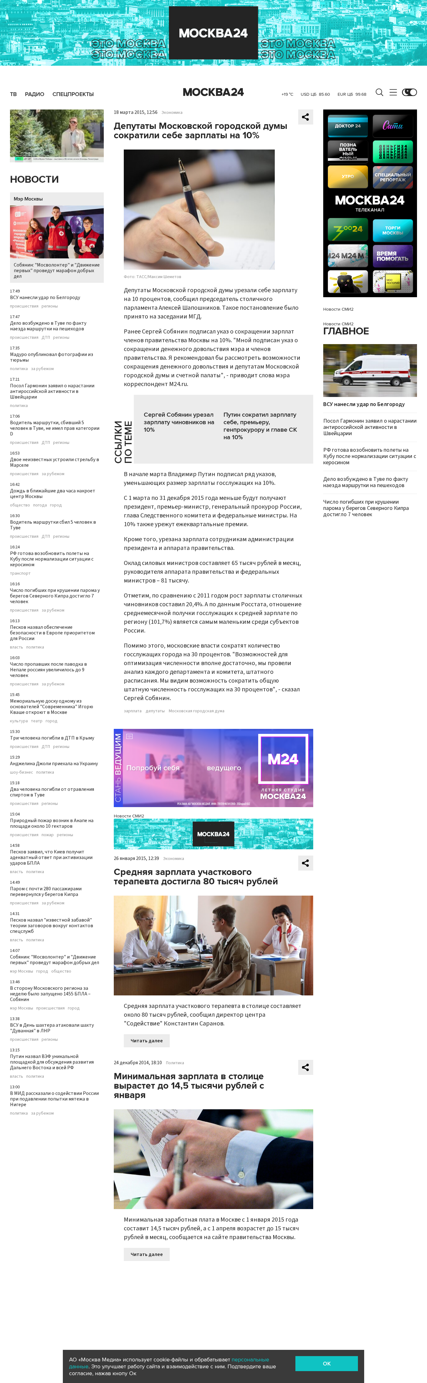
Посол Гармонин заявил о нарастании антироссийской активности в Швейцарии (52, 391)
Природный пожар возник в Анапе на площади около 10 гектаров (51, 823)
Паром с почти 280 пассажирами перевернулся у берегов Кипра (46, 891)
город (56, 505)
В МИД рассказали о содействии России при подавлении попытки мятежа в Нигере (54, 1099)
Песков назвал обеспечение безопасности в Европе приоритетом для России (52, 633)
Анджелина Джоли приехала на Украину (54, 763)
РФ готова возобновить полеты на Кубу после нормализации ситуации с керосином (51, 559)
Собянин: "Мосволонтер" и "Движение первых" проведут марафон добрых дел (57, 271)
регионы (50, 306)
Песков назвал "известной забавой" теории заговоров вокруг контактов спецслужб (51, 926)
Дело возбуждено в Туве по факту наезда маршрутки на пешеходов (48, 326)
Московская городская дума (196, 711)
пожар (48, 835)
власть (16, 647)
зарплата (133, 711)
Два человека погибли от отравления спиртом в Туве (52, 792)
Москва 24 (213, 92)
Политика (175, 1063)
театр (37, 721)
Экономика (172, 112)
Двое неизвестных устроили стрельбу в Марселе (54, 462)
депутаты (155, 711)
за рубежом (42, 369)
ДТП (46, 337)
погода (40, 505)
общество (20, 505)
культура (19, 721)
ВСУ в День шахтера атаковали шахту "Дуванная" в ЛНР (52, 1028)
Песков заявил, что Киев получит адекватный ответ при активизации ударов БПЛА (51, 857)
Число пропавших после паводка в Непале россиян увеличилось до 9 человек (48, 670)
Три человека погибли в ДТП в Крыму (52, 738)
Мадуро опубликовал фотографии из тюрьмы (51, 357)
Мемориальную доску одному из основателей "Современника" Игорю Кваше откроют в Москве (51, 707)
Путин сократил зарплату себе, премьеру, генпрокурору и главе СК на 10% (260, 426)
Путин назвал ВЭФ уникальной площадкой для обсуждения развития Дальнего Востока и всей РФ (52, 1062)
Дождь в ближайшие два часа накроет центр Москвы (52, 493)
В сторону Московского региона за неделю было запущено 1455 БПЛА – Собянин (50, 994)
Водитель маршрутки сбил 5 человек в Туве (53, 525)
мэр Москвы (21, 971)
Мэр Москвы (28, 199)
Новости (34, 180)
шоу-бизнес (21, 772)
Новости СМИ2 (129, 816)
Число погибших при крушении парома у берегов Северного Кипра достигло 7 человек (55, 596)
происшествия (24, 306)
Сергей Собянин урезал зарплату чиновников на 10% (179, 422)
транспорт (20, 573)
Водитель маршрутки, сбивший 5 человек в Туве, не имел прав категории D (54, 428)
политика (19, 369)
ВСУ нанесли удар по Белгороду (45, 297)
